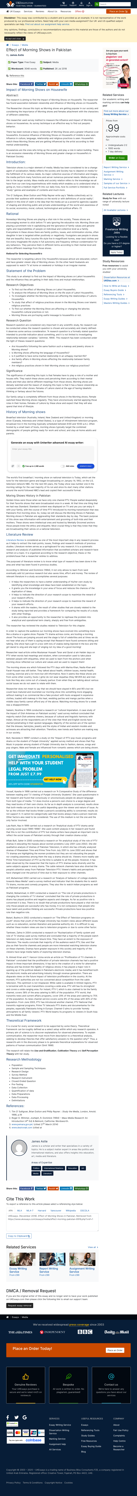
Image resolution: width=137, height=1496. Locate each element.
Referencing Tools (113, 294)
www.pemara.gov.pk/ (22, 1124)
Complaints (119, 1435)
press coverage (79, 1324)
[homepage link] (7, 45)
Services (28, 11)
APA (11, 1210)
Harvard (42, 1210)
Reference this (17, 75)
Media (25, 45)
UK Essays (14, 11)
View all (92, 1247)
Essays (15, 45)
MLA (19, 1210)
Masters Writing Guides (116, 303)
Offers (78, 11)
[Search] (97, 4)
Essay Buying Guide (91, 1446)
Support (73, 5)
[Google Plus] (25, 1417)
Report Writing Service (115, 167)
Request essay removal (19, 1305)
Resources (66, 11)
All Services (55, 1449)
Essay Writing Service (60, 1425)
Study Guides (88, 1435)
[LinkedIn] (16, 1417)
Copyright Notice (53, 1482)
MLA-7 (29, 1210)
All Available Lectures (115, 210)
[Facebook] (8, 1417)
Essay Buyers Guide (114, 290)
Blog (83, 1451)
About (116, 1425)
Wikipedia (71, 1210)
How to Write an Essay (116, 286)
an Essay (117, 157)
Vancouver (56, 1210)
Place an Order (117, 11)
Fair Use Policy (120, 1430)
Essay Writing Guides (115, 298)
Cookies (68, 1482)
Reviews (40, 11)
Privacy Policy (13, 1482)
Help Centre (119, 1441)
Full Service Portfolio (115, 187)
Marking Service (112, 179)
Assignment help (57, 1444)
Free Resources (89, 1441)
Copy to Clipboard (18, 1236)
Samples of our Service (116, 183)
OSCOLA (84, 1210)
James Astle (17, 55)
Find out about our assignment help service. (47, 24)
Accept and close (13, 38)
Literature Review (15, 540)
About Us (52, 11)
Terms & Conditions (33, 1482)
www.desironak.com (22, 1127)
